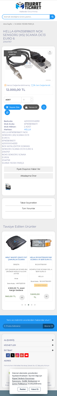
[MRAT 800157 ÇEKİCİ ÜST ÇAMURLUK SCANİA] (16, 242)
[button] (22, 305)
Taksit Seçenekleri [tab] (28, 203)
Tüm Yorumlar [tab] (28, 208)
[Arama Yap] (52, 16)
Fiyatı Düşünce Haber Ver (28, 169)
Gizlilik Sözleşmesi (29, 381)
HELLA (27, 129)
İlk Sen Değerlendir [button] (42, 85)
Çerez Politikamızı (19, 384)
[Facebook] (8, 355)
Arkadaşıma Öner (28, 176)
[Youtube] (26, 355)
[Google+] (22, 355)
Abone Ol (48, 326)
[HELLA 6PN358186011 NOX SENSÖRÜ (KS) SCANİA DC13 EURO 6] (28, 64)
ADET (8, 100)
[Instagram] (17, 355)
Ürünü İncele (22, 297)
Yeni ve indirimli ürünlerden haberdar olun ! (28, 320)
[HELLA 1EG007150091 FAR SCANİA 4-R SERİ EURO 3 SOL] (40, 242)
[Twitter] (13, 355)
